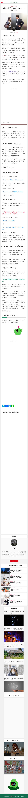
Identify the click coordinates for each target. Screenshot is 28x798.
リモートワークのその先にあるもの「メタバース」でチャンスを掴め (14, 612)
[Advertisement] (14, 104)
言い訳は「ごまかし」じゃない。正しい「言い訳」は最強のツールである (14, 749)
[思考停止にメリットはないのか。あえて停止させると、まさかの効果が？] (14, 686)
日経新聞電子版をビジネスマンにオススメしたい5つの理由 (16, 584)
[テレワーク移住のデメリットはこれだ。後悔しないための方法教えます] (14, 653)
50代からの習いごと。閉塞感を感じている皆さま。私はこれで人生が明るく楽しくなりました (14, 629)
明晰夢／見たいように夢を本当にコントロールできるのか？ (16, 571)
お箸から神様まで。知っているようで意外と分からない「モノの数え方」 (14, 766)
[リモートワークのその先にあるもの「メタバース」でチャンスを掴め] (14, 620)
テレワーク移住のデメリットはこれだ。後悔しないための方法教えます (14, 645)
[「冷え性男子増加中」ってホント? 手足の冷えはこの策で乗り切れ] (14, 670)
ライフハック (14, 6)
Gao (16, 32)
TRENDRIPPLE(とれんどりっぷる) (16, 796)
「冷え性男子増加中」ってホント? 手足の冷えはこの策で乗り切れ (14, 662)
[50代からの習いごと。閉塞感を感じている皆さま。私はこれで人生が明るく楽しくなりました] (14, 636)
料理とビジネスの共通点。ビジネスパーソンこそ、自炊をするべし (16, 577)
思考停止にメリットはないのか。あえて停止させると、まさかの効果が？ (14, 679)
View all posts (14, 560)
